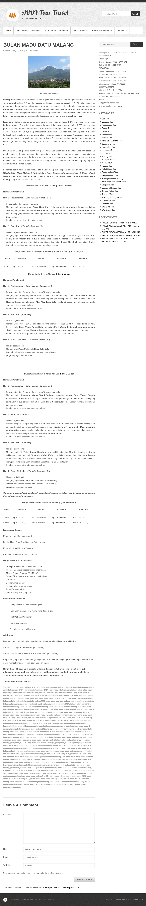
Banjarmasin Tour (109, 125)
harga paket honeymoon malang (49, 726)
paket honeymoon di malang (35, 765)
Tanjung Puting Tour (110, 191)
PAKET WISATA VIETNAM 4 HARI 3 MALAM (121, 232)
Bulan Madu (107, 134)
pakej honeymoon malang (20, 743)
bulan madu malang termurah (36, 709)
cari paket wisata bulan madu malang (70, 721)
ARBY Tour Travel (45, 12)
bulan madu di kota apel (28, 693)
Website (7, 865)
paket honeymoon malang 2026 (23, 768)
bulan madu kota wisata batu (82, 701)
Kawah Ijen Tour (108, 147)
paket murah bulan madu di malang (17, 771)
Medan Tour (107, 163)
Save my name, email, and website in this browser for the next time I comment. (33, 873)
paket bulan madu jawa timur (42, 751)
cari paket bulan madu (56, 718)
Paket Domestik (80, 30)
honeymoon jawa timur (17, 734)
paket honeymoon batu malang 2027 (71, 762)
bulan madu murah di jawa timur (21, 712)
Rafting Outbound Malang (112, 178)
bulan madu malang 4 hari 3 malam (46, 707)
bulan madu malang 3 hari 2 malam (17, 707)
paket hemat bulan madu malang (16, 762)
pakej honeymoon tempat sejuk (68, 743)
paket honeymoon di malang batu (61, 765)
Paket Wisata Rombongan (56, 30)
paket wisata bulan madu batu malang (48, 771)
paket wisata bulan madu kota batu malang (59, 773)
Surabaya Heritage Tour (111, 188)
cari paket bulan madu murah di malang (19, 721)
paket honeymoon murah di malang (77, 768)
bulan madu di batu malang (59, 690)
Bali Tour (105, 119)
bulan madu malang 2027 (80, 704)
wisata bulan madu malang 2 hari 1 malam (63, 784)
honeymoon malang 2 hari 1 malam (58, 734)
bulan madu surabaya (37, 718)
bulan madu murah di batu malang (62, 709)
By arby (6, 51)
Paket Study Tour (109, 169)
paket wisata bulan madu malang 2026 (70, 776)
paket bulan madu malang (32, 754)
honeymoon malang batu (72, 737)
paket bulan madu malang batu (27, 757)
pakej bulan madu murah (60, 740)
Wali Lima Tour (108, 207)
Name (6, 849)
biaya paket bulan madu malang (44, 687)
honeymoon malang (35, 734)
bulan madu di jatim (79, 690)
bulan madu (63, 687)
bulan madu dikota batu (44, 696)
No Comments (32, 51)
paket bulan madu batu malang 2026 (76, 746)
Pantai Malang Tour (110, 172)
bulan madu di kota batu (48, 693)
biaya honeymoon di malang (19, 687)
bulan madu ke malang (12, 701)
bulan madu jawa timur (34, 698)
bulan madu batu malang (78, 687)
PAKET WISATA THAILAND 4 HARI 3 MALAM (121, 235)
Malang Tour (107, 156)
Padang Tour (107, 166)
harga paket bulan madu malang (46, 723)
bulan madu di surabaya (24, 696)
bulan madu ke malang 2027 (33, 701)
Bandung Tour (107, 122)
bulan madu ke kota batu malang (80, 698)
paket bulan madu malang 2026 (56, 754)
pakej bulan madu (19, 740)
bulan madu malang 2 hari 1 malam (34, 704)
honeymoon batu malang (67, 729)
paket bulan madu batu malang (48, 746)
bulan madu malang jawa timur (73, 707)
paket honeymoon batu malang (43, 762)
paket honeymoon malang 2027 (49, 768)
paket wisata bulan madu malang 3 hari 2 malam (49, 779)
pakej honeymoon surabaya (43, 743)
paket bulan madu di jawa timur (73, 748)
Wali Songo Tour (108, 210)
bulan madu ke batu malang (55, 698)
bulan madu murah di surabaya (22, 715)
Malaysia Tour (107, 160)
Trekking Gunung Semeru (112, 197)
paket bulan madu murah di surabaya (25, 759)
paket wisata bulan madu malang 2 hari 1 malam (34, 776)
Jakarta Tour (107, 138)
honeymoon (52, 729)
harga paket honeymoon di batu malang (19, 726)
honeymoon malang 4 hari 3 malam (47, 737)
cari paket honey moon (45, 721)
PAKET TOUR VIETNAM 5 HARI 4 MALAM (120, 223)
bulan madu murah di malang (46, 712)
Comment (7, 815)
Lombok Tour (107, 153)
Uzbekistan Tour (108, 200)
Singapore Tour (108, 185)
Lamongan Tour (108, 150)
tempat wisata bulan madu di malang (69, 782)
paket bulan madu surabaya (79, 759)
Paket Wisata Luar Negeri (27, 30)
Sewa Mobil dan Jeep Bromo (114, 182)
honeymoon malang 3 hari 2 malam (17, 737)
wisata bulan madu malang (34, 784)
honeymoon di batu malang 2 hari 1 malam (57, 732)
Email (5, 857)
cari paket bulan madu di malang (78, 718)
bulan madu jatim (17, 698)
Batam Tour (106, 128)
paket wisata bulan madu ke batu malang (24, 773)
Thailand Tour (107, 194)
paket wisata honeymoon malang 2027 (38, 782)
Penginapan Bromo (110, 175)
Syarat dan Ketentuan (102, 30)
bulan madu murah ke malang (48, 715)
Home (8, 30)
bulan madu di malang (68, 693)
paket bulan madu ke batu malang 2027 (71, 751)
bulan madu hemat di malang (66, 696)
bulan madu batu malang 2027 (36, 690)
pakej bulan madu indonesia (38, 740)
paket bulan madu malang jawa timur (55, 757)
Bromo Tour (106, 131)
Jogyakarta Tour (108, 144)
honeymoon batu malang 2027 (27, 732)
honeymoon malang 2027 (83, 734)
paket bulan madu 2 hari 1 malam (22, 746)
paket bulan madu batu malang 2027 (18, 748)
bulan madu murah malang (71, 715)
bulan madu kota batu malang (58, 701)
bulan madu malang (11, 704)
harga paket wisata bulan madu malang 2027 (28, 729)
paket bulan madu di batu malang (46, 748)
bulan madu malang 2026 (59, 704)
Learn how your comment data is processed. (59, 888)
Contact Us (122, 30)
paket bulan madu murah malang (54, 759)
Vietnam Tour (107, 204)
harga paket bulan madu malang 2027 (75, 723)
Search (135, 14)
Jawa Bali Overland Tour (112, 141)
